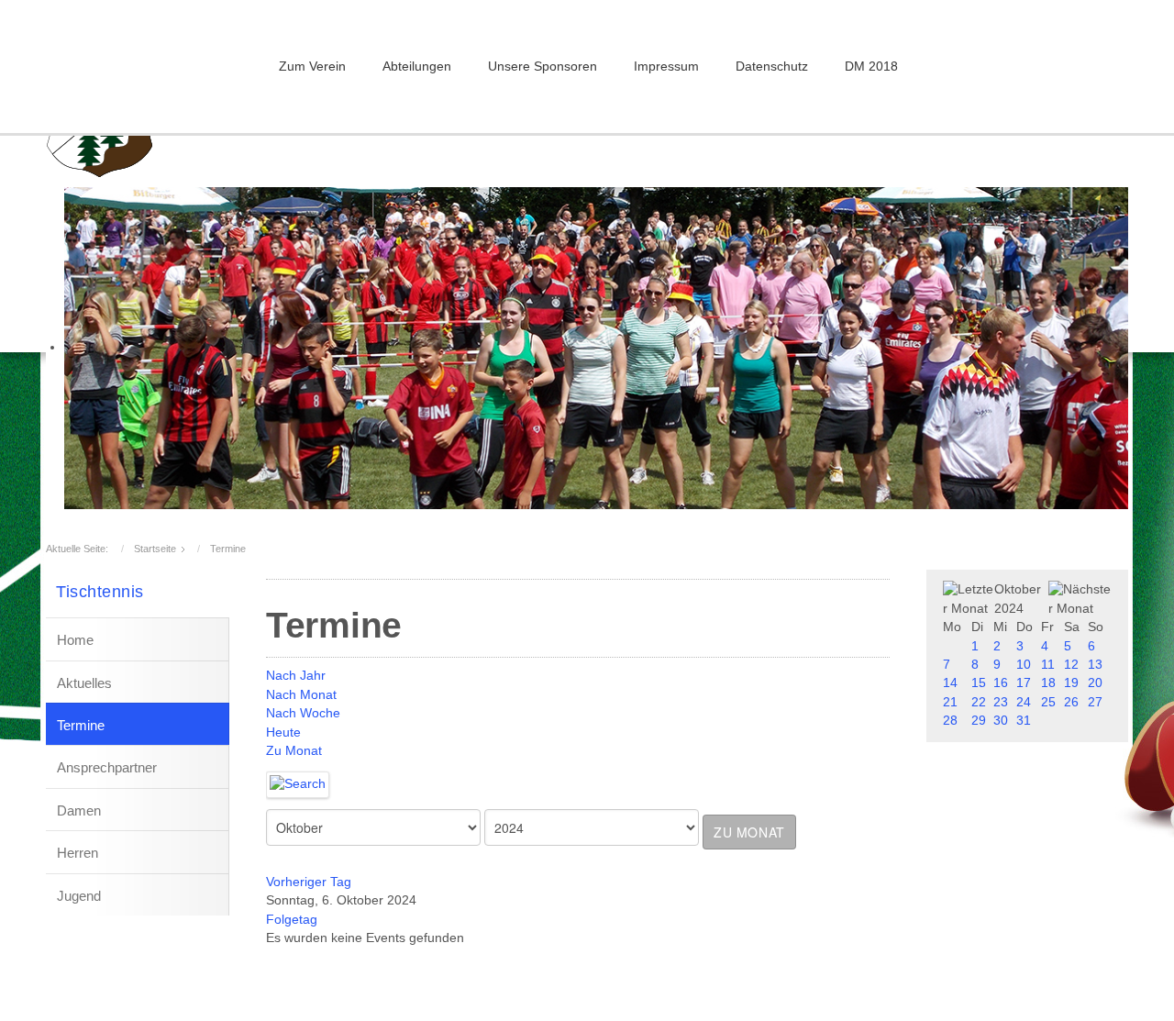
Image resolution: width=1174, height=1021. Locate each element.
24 (1023, 702)
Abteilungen (416, 66)
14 (950, 683)
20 (1095, 683)
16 (1000, 683)
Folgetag (291, 920)
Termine (81, 725)
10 (1023, 664)
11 (1048, 664)
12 (1071, 664)
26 (1071, 702)
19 (1071, 683)
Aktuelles (84, 683)
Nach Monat (301, 695)
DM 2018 (871, 66)
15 (978, 683)
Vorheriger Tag (308, 882)
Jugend (79, 896)
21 (950, 702)
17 (1023, 683)
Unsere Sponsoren (542, 66)
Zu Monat (294, 751)
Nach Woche (303, 713)
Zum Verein (312, 66)
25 (1048, 702)
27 (1095, 702)
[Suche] (298, 784)
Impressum (666, 66)
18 (1048, 683)
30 (1000, 720)
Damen (79, 810)
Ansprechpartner (107, 767)
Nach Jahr (296, 676)
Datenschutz (772, 66)
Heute (283, 732)
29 (978, 720)
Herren (77, 852)
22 (978, 702)
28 (950, 720)
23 (1000, 702)
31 (1023, 720)
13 (1095, 664)
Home (75, 640)
